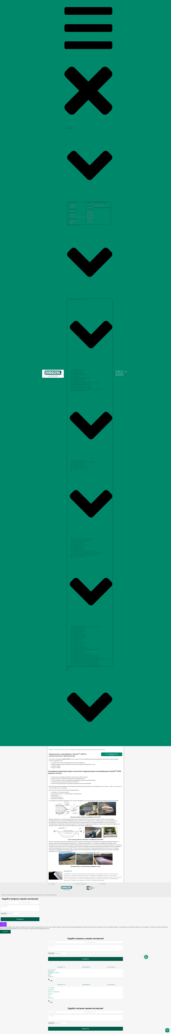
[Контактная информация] (73, 883)
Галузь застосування (53, 972)
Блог (49, 975)
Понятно (5, 931)
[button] (88, 63)
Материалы (103, 884)
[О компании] (48, 883)
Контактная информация (80, 884)
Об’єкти (50, 974)
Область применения (53, 991)
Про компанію (52, 970)
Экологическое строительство (61, 749)
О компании (52, 884)
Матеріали (51, 971)
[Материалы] (99, 883)
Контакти (50, 976)
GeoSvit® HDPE (68, 871)
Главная (51, 749)
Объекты (50, 993)
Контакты (50, 997)
